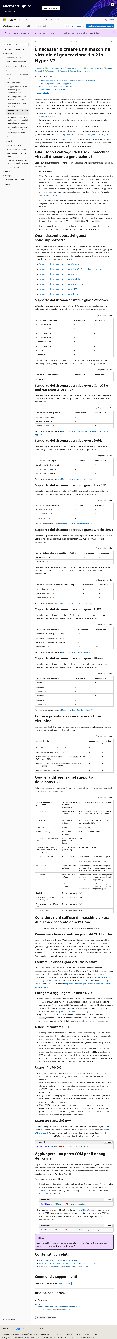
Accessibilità (62, 1337)
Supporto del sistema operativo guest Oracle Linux (61, 284)
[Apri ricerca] (106, 20)
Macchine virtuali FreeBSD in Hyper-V (77, 524)
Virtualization (63, 42)
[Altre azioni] (111, 42)
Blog (76, 1334)
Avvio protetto (52, 195)
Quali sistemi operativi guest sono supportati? (54, 83)
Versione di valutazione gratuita (100, 26)
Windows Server (49, 42)
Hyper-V (74, 42)
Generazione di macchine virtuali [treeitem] (18, 111)
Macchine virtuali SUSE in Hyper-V (75, 652)
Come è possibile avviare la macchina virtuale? (54, 86)
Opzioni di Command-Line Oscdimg (73, 1011)
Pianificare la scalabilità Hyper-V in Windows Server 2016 (63, 1266)
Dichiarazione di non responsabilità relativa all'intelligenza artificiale (28, 1334)
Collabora (86, 1334)
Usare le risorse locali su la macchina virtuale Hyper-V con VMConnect (69, 1263)
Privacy (95, 1334)
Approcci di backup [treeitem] (13, 167)
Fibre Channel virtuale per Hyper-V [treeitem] (16, 154)
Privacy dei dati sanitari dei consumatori (17, 1337)
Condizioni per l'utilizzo (46, 1337)
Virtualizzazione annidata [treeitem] (16, 149)
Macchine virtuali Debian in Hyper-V (76, 479)
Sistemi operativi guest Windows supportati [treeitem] (17, 97)
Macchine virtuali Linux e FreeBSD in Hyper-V (58, 1260)
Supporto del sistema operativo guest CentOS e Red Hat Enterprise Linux (70, 269)
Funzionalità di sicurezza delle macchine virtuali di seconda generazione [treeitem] (18, 120)
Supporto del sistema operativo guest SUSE (58, 289)
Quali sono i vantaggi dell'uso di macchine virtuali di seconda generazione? (66, 80)
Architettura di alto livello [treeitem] (16, 66)
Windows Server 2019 (95, 68)
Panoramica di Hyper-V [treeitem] (15, 58)
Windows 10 (64, 71)
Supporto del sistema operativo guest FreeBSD (59, 279)
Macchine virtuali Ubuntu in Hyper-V (76, 710)
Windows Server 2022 (75, 68)
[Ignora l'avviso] (112, 4)
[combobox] (16, 44)
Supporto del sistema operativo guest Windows (59, 264)
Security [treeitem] (9, 141)
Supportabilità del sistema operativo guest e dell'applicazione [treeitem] (18, 89)
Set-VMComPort (85, 1210)
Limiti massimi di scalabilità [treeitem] (17, 74)
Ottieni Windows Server (74, 26)
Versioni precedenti (64, 1334)
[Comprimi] (28, 40)
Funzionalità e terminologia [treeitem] (16, 62)
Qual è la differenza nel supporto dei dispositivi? (55, 89)
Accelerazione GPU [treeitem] (13, 145)
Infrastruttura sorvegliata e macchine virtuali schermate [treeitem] (17, 161)
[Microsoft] (4, 19)
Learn (37, 42)
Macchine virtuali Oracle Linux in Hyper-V (79, 603)
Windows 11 (52, 71)
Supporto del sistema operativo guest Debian (59, 274)
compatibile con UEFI (50, 116)
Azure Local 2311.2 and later (83, 71)
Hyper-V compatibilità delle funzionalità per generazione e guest (81, 134)
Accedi (111, 20)
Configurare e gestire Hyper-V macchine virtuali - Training (58, 1306)
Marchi (74, 1337)
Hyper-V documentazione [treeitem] (14, 49)
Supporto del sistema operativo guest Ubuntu (59, 294)
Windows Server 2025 (55, 68)
